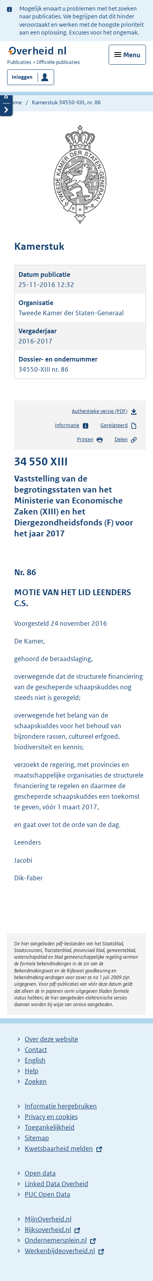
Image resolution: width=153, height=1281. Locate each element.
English (35, 1060)
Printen (85, 439)
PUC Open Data (47, 1194)
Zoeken (36, 1081)
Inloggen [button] (22, 77)
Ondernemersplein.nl (56, 1240)
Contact (36, 1049)
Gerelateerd (114, 425)
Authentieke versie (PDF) (101, 413)
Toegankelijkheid (50, 1127)
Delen (121, 439)
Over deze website (51, 1039)
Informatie (67, 425)
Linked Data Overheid (56, 1183)
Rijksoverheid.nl (48, 1229)
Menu (131, 55)
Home (14, 102)
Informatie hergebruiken (61, 1106)
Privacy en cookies (51, 1116)
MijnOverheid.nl (48, 1219)
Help (31, 1071)
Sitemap (37, 1138)
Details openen (6, 96)
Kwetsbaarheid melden (59, 1148)
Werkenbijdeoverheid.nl (60, 1250)
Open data (40, 1173)
